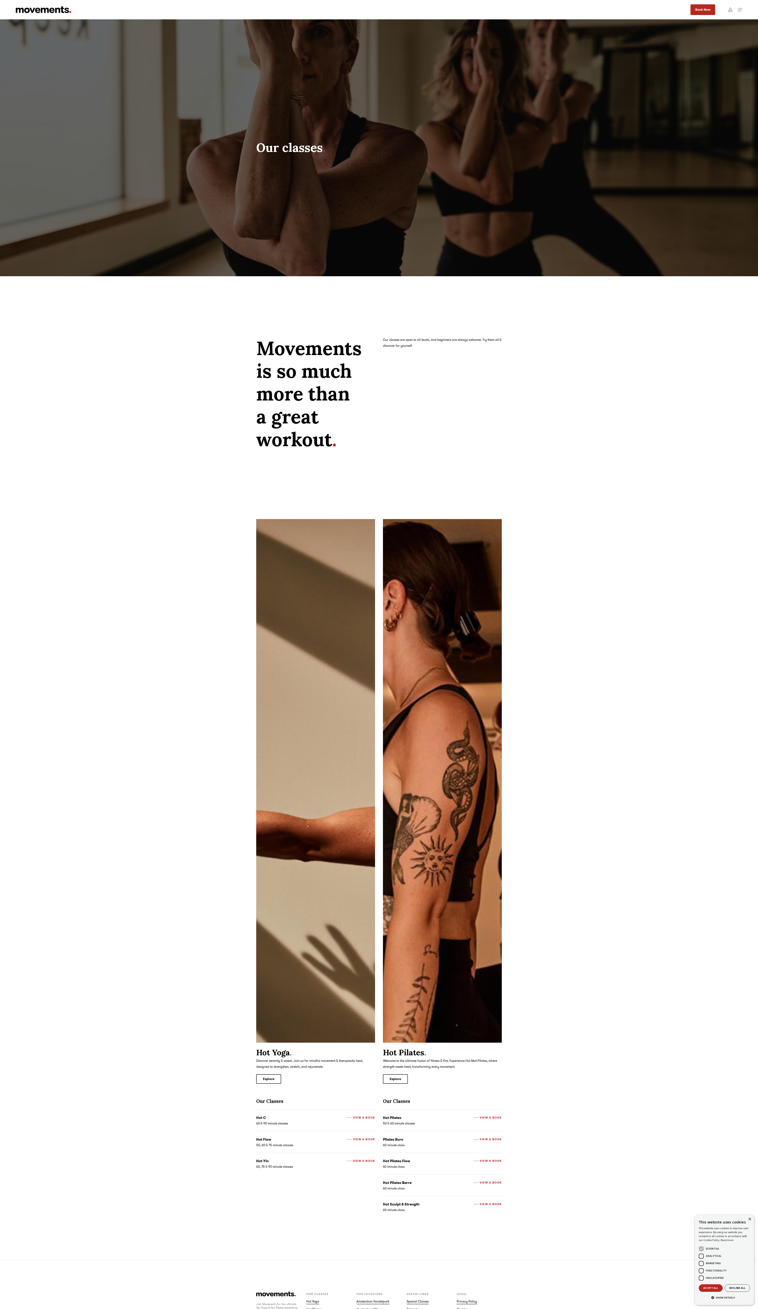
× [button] (749, 1219)
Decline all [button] (737, 1288)
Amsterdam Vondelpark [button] (372, 1301)
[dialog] (724, 1260)
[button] (740, 10)
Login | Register (730, 10)
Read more (727, 1240)
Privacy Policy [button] (467, 1301)
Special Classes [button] (418, 1301)
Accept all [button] (710, 1288)
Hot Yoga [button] (312, 1301)
